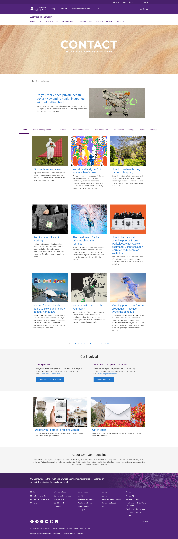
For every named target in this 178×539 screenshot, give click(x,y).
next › (101, 344)
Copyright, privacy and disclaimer (40, 533)
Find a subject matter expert (40, 499)
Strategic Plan (59, 499)
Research (63, 9)
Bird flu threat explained (47, 169)
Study (53, 9)
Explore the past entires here (107, 374)
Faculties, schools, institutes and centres (136, 504)
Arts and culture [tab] (101, 129)
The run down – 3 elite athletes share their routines (86, 240)
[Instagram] (51, 521)
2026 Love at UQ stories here (49, 374)
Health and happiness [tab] (41, 129)
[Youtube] (46, 521)
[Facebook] (32, 521)
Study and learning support (111, 499)
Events (131, 2)
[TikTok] (56, 521)
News (124, 2)
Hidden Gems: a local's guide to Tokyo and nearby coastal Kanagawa (49, 308)
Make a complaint (132, 499)
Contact (145, 2)
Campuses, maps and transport (133, 513)
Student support (84, 506)
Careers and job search (62, 496)
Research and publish (109, 503)
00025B (75, 528)
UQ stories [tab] (61, 129)
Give (137, 2)
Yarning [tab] (153, 129)
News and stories (85, 21)
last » (107, 344)
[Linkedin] (37, 521)
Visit (103, 506)
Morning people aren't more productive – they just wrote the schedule (128, 308)
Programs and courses (86, 499)
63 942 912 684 (60, 528)
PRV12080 (87, 528)
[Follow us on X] (41, 521)
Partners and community (81, 9)
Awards (109, 21)
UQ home (116, 2)
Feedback (80, 533)
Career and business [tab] (80, 129)
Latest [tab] (24, 129)
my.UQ (80, 496)
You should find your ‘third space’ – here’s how (88, 171)
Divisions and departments (135, 509)
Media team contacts (38, 496)
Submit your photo (103, 379)
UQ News (33, 503)
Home (32, 21)
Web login (145, 522)
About (97, 9)
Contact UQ (130, 496)
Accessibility (57, 533)
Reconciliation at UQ (59, 482)
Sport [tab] (142, 129)
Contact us (120, 21)
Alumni (48, 21)
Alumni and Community (41, 17)
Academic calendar (85, 503)
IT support (57, 506)
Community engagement (65, 21)
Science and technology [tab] (124, 129)
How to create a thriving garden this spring (126, 171)
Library (104, 496)
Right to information (69, 533)
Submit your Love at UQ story (50, 379)
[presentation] (24, 130)
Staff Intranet (59, 503)
